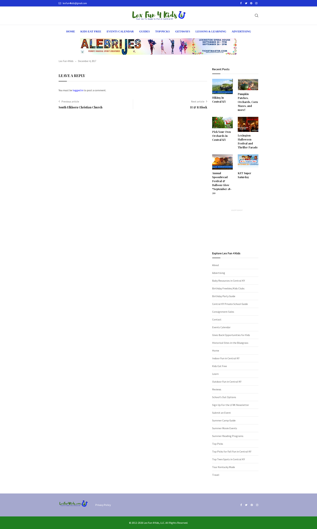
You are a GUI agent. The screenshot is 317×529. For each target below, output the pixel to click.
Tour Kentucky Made (223, 467)
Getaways (182, 31)
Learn (215, 373)
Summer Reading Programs (227, 436)
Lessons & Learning (210, 31)
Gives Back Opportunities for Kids (231, 335)
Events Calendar (120, 31)
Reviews (216, 389)
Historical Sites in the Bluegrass (230, 342)
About (215, 265)
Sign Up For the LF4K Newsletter (230, 405)
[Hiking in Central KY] (222, 86)
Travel (215, 474)
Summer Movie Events (224, 428)
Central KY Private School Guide (230, 304)
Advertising (241, 31)
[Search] (256, 15)
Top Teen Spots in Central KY (228, 459)
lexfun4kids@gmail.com (75, 3)
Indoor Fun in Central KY (225, 358)
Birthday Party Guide (223, 296)
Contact (216, 319)
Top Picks (162, 31)
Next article (197, 101)
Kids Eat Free (90, 31)
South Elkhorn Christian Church (80, 107)
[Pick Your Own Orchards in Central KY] (222, 122)
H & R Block (198, 107)
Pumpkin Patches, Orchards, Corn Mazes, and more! (248, 102)
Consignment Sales (223, 311)
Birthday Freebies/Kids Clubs (228, 288)
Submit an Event (221, 412)
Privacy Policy (103, 505)
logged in (78, 90)
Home (70, 31)
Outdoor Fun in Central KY (226, 381)
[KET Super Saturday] (248, 162)
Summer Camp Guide (224, 420)
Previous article (70, 101)
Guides (144, 31)
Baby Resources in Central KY (228, 280)
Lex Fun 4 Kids (66, 61)
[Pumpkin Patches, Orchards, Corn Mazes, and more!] (248, 84)
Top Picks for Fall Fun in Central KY (231, 451)
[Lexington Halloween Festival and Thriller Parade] (248, 124)
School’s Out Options (224, 397)
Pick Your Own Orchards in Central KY (221, 135)
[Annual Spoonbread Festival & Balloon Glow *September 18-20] (222, 162)
